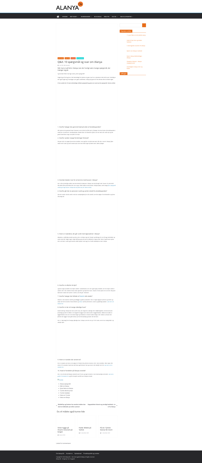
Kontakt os (69, 453)
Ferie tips (106, 16)
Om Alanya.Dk (60, 453)
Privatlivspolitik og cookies (91, 453)
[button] (77, 17)
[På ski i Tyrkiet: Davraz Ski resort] (107, 416)
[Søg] (144, 25)
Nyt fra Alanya (80, 58)
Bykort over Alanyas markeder (134, 51)
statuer (81, 301)
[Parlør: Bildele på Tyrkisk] (86, 416)
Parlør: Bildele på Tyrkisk (85, 429)
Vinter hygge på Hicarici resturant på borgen (65, 430)
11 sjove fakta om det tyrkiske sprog (136, 35)
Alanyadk (67, 65)
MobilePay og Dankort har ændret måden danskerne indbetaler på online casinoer (72, 406)
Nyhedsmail (77, 453)
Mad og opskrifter (126, 16)
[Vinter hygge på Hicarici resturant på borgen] (65, 416)
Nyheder (64, 16)
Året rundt (73, 16)
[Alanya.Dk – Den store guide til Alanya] (58, 16)
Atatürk (82, 296)
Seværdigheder (85, 16)
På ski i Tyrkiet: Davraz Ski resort (106, 429)
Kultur (114, 16)
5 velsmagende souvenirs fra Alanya (136, 45)
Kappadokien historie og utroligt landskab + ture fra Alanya (101, 406)
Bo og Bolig (97, 16)
